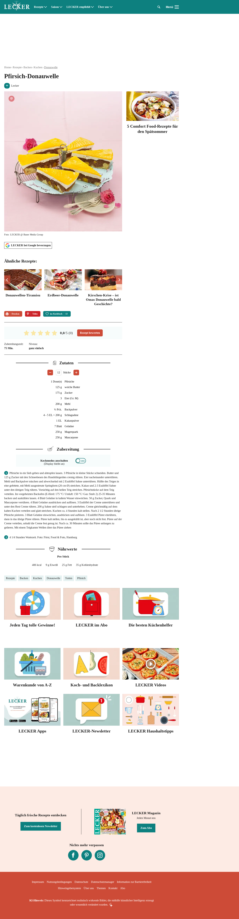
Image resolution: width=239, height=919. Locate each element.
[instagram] (100, 855)
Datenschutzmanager (102, 881)
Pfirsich (81, 578)
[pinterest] (86, 855)
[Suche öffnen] (159, 7)
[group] (63, 288)
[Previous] (7, 279)
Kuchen (38, 67)
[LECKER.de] (17, 7)
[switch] (80, 460)
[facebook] (73, 855)
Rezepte (38, 7)
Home (7, 67)
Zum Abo (146, 827)
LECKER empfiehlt (78, 7)
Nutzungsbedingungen (59, 881)
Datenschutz (81, 881)
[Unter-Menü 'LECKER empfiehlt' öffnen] (92, 7)
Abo (122, 888)
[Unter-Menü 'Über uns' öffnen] (111, 7)
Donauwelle (51, 67)
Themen (101, 888)
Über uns (103, 7)
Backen (27, 67)
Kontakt (112, 888)
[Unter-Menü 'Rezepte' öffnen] (45, 7)
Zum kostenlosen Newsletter (40, 826)
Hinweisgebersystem (69, 888)
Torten (68, 578)
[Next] (119, 279)
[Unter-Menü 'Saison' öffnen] (60, 7)
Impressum (38, 881)
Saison (55, 7)
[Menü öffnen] (177, 7)
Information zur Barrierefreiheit (134, 881)
